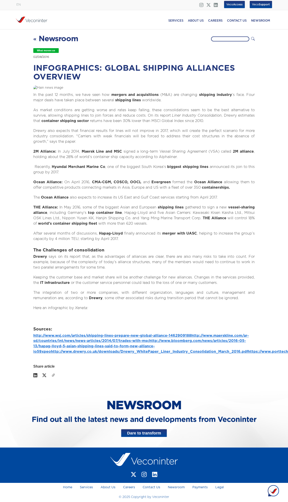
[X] (44, 375)
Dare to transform (144, 433)
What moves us (46, 50)
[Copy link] (53, 375)
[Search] (253, 39)
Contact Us (151, 487)
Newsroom (176, 487)
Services (86, 487)
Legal (219, 487)
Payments (200, 487)
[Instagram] (144, 474)
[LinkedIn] (35, 375)
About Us (108, 487)
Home (68, 487)
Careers (129, 487)
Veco (261, 4)
